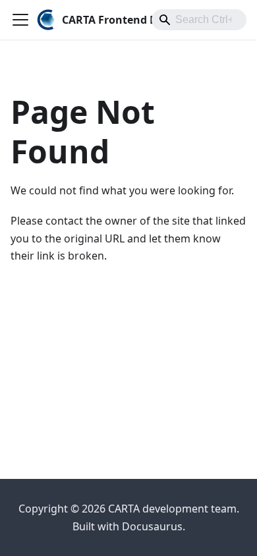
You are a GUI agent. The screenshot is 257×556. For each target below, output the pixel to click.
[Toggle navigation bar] (20, 20)
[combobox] (199, 19)
